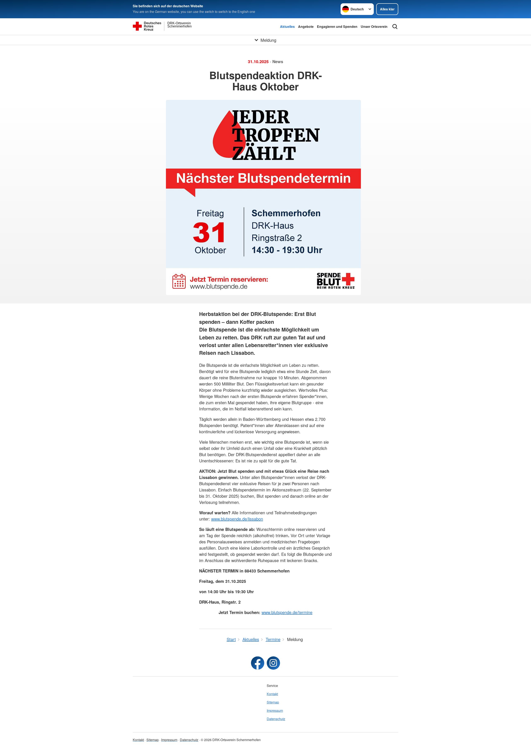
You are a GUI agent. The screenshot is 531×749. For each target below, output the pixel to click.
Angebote (306, 26)
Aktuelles (287, 26)
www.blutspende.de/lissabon (237, 519)
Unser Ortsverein (374, 26)
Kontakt (272, 693)
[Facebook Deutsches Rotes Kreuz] (257, 663)
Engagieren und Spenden (337, 26)
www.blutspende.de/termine (287, 612)
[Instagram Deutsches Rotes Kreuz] (273, 663)
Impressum (275, 710)
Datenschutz (276, 718)
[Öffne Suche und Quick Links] (395, 26)
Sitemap (273, 702)
